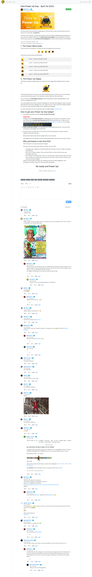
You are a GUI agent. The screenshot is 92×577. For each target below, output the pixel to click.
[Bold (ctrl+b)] (22, 187)
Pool (14, 2)
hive (36, 179)
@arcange (54, 170)
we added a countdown (56, 122)
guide (61, 467)
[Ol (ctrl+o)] (31, 187)
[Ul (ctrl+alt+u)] (33, 187)
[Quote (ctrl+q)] (29, 187)
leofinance (45, 179)
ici (42, 43)
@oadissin (26, 477)
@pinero (26, 384)
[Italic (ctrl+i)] (24, 187)
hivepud (28, 179)
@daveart (26, 392)
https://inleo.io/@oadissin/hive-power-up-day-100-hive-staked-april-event (41, 484)
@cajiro (26, 288)
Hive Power (68, 9)
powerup (40, 179)
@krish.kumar (27, 358)
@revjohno (26, 218)
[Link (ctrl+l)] (36, 187)
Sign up (85, 2)
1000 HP (31, 465)
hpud (32, 179)
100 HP (66, 463)
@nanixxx (26, 308)
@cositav (26, 209)
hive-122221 (52, 179)
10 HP (58, 463)
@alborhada (27, 325)
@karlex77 (26, 316)
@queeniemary (27, 366)
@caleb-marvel (27, 503)
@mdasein (26, 427)
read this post (58, 109)
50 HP (62, 463)
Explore (10, 2)
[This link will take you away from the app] (29, 273)
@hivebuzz (26, 9)
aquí (37, 41)
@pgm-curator (30, 436)
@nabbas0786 (27, 520)
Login (81, 2)
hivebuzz (23, 179)
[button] (89, 2)
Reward (68, 207)
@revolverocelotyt (28, 540)
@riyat (25, 375)
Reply (69, 202)
